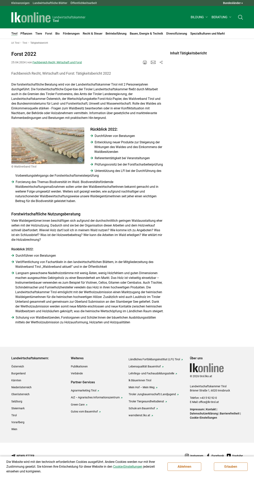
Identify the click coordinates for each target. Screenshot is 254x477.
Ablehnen (184, 466)
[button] (199, 17)
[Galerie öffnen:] (47, 145)
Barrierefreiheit (230, 413)
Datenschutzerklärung (204, 413)
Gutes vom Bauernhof (84, 411)
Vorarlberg (17, 422)
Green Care (78, 404)
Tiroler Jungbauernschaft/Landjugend (152, 394)
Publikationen (79, 366)
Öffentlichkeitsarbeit (83, 3)
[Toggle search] (240, 17)
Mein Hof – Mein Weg (142, 387)
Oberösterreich (20, 394)
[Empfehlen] (153, 62)
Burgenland (18, 373)
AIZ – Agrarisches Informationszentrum (95, 397)
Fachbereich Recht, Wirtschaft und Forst (57, 62)
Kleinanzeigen (20, 3)
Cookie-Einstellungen (203, 417)
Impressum (197, 409)
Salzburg (16, 401)
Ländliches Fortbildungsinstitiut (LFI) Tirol (154, 359)
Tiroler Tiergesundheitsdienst (146, 401)
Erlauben (230, 466)
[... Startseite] (48, 17)
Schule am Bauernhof (142, 408)
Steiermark (18, 408)
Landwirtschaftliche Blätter (50, 3)
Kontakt (211, 409)
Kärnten (16, 380)
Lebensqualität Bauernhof (145, 366)
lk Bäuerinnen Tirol (140, 380)
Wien (14, 429)
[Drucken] (144, 62)
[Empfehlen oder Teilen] (161, 62)
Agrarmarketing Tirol (83, 390)
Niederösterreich (21, 387)
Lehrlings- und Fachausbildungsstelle (151, 373)
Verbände (77, 373)
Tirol (14, 415)
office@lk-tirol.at (209, 402)
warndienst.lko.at (139, 415)
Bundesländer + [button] (233, 3)
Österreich (17, 366)
